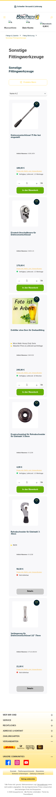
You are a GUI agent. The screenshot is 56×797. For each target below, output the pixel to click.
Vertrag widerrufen (28, 779)
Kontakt (13, 771)
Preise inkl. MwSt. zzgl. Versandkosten (29, 171)
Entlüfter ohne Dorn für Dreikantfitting (27, 330)
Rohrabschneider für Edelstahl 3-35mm (25, 533)
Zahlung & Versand (37, 773)
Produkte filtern (29, 82)
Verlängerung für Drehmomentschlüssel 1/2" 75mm (26, 634)
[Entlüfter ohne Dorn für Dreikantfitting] (25, 311)
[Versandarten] (23, 747)
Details (30, 591)
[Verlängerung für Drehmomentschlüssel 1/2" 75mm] (25, 614)
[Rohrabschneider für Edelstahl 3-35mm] (25, 512)
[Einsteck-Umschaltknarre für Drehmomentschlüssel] (25, 213)
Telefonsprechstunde (26, 771)
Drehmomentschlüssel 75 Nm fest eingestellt (26, 136)
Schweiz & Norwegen (20, 773)
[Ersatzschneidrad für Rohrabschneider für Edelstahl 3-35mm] (25, 415)
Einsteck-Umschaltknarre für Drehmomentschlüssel (23, 234)
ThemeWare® (28, 794)
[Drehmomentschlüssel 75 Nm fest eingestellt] (25, 116)
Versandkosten (42, 784)
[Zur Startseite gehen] (28, 17)
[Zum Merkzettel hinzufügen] (36, 104)
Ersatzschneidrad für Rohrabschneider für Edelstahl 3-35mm (28, 435)
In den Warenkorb (30, 190)
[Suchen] (51, 17)
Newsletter (40, 771)
